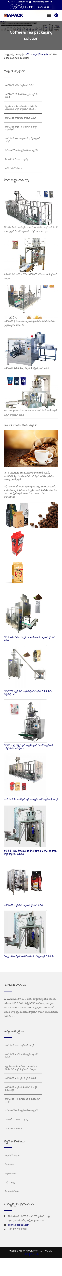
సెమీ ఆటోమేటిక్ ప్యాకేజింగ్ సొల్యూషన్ (21, 150)
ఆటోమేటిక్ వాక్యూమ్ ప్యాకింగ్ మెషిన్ (20, 118)
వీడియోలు (9, 1164)
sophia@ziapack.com (42, 2)
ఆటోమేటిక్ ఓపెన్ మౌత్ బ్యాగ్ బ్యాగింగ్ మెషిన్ (21, 95)
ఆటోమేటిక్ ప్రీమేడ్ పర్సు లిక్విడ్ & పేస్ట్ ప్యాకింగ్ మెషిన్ (26, 368)
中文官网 (29, 6)
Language (43, 7)
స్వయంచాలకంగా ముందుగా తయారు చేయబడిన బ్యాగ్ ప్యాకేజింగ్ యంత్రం (21, 107)
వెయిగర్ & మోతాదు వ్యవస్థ (17, 159)
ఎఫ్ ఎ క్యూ (10, 1182)
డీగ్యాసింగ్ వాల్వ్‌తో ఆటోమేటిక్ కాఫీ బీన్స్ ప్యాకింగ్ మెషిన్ (28, 956)
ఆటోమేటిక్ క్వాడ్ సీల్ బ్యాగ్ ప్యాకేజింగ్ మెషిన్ (23, 905)
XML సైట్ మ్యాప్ (31, 1254)
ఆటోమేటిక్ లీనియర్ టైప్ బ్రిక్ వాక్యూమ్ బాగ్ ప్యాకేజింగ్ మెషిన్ (31, 799)
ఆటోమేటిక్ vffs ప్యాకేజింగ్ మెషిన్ (19, 85)
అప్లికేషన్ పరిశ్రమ (40, 54)
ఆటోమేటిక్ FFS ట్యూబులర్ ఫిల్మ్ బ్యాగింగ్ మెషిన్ (22, 140)
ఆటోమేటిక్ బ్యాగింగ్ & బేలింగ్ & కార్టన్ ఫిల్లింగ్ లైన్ (21, 128)
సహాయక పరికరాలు (13, 168)
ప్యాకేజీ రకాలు (11, 1173)
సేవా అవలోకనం (12, 1191)
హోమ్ (27, 54)
